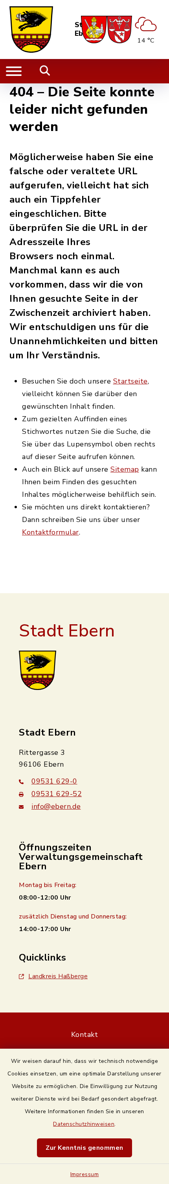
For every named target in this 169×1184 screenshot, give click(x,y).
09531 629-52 (56, 794)
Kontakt (84, 1034)
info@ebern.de (56, 806)
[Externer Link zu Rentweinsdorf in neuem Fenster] (119, 29)
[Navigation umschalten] (14, 71)
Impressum (84, 1174)
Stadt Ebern (67, 631)
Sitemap (124, 469)
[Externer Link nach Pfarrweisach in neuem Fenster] (94, 29)
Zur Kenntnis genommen (84, 1147)
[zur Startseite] (31, 29)
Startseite (130, 381)
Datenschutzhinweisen (83, 1124)
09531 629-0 (54, 781)
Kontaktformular (50, 532)
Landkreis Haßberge (58, 976)
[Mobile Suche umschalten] (45, 71)
